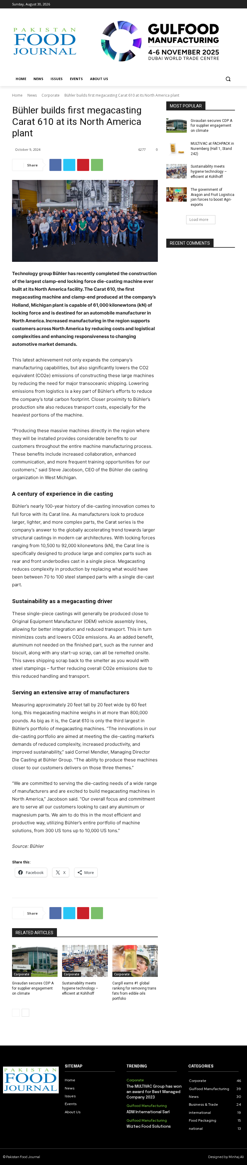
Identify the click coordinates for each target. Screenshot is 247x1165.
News (32, 95)
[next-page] (25, 1013)
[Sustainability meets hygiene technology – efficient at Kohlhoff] (85, 961)
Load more (198, 219)
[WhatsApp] (97, 165)
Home (17, 95)
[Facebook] (198, 4)
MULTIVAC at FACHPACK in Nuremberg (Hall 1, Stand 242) (212, 148)
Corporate (51, 95)
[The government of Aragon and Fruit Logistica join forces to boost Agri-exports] (176, 194)
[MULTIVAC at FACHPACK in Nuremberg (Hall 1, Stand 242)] (176, 148)
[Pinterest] (83, 165)
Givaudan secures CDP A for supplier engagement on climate (33, 988)
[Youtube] (231, 4)
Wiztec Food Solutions (149, 1127)
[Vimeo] (223, 4)
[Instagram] (206, 4)
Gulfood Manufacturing (147, 1106)
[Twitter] (214, 4)
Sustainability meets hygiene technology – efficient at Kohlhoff (80, 988)
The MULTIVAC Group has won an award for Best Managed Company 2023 (154, 1092)
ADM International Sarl (148, 1112)
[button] (228, 79)
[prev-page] (16, 1013)
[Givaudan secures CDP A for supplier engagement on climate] (35, 961)
